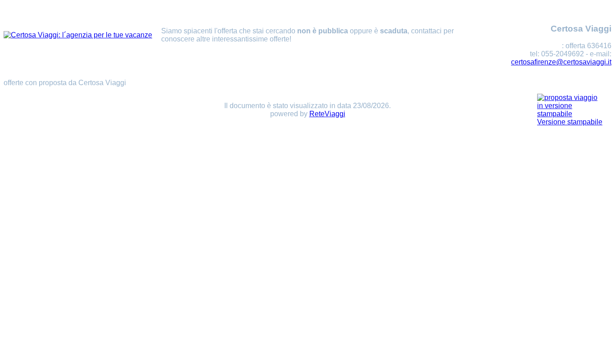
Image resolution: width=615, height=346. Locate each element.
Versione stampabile (569, 122)
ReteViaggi (327, 114)
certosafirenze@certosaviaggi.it (561, 62)
